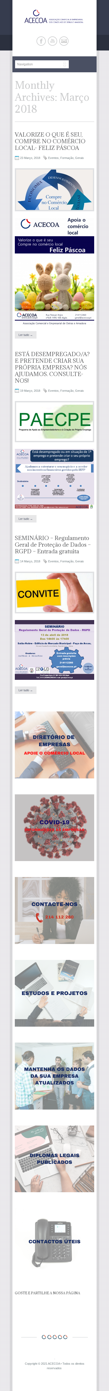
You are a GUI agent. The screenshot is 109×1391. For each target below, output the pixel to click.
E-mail (64, 41)
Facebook (41, 41)
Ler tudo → (26, 334)
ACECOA (54, 1363)
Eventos (53, 157)
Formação (67, 157)
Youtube (52, 41)
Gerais (79, 157)
